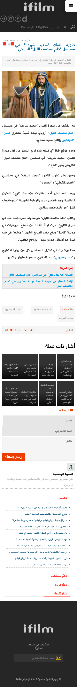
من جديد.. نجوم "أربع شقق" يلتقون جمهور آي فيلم (43, 532)
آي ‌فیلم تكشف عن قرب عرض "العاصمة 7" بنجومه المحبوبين (38, 551)
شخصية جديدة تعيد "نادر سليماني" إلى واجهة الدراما (42, 545)
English (42, 26)
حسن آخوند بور (12, 309)
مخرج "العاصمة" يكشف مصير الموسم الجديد (45, 513)
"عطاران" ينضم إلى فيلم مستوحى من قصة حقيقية (43, 526)
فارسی (55, 26)
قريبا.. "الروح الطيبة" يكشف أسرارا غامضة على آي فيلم (41, 558)
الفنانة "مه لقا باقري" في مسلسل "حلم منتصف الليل (40, 274)
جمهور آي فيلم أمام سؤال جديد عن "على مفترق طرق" (41, 507)
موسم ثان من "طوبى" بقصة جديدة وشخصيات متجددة (41, 539)
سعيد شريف (66, 318)
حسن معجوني (63, 257)
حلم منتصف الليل (42, 309)
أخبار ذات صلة (60, 345)
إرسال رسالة (14, 456)
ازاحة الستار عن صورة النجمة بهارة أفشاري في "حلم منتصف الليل (39, 283)
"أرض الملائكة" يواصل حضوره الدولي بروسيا (46, 564)
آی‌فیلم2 (27, 26)
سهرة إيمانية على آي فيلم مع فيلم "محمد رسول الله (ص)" (39, 520)
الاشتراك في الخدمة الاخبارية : (39, 646)
